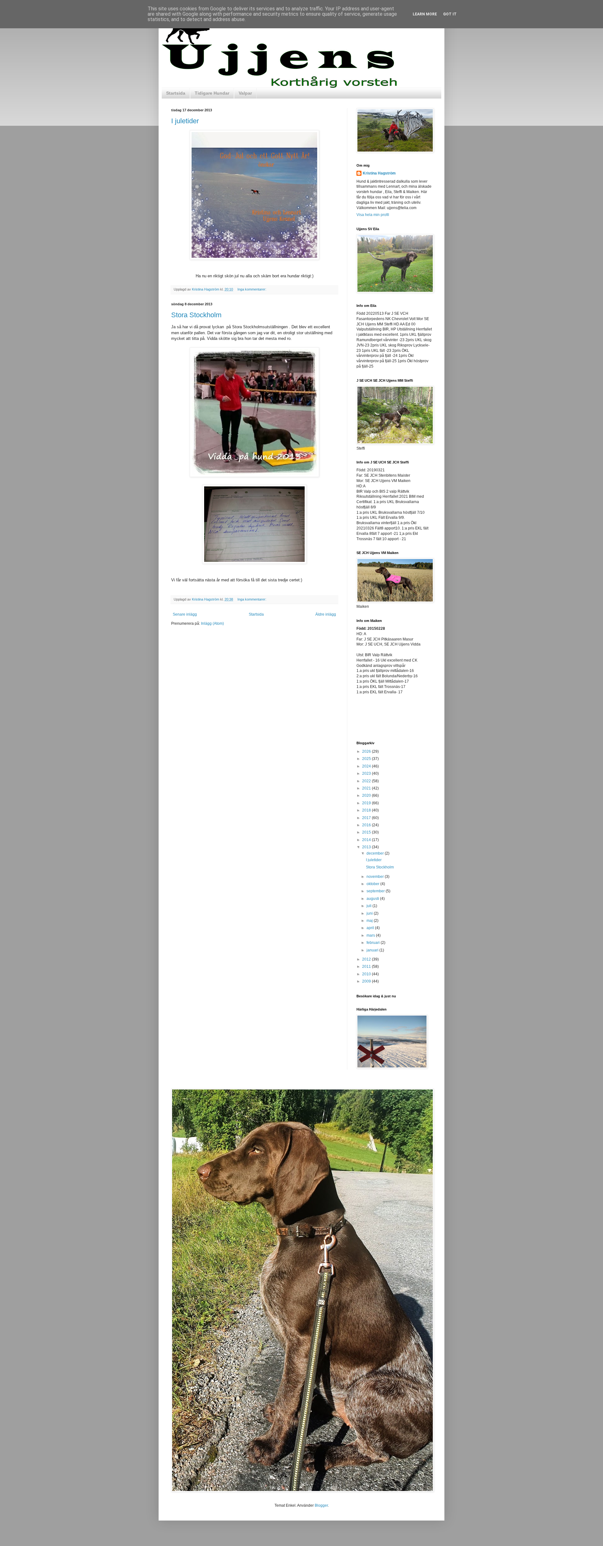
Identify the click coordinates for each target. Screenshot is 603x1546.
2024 (367, 766)
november (376, 876)
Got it (450, 14)
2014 (367, 840)
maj (370, 920)
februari (374, 942)
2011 (367, 966)
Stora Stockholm (196, 315)
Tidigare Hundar (212, 93)
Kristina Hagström (379, 173)
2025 (367, 758)
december (376, 853)
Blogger (321, 1505)
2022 (367, 781)
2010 (367, 974)
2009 (367, 981)
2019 (367, 803)
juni (370, 913)
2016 (367, 825)
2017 (367, 818)
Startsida (175, 93)
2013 (367, 847)
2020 (367, 795)
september (376, 891)
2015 (367, 832)
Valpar (245, 93)
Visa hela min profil (372, 215)
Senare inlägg (185, 614)
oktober (373, 884)
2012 (367, 959)
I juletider (185, 121)
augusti (373, 898)
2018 (367, 810)
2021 (367, 788)
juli (369, 906)
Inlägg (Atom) (212, 623)
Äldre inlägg (325, 614)
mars (371, 935)
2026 (367, 751)
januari (373, 950)
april (371, 928)
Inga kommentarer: (252, 289)
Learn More (425, 14)
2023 (367, 773)
